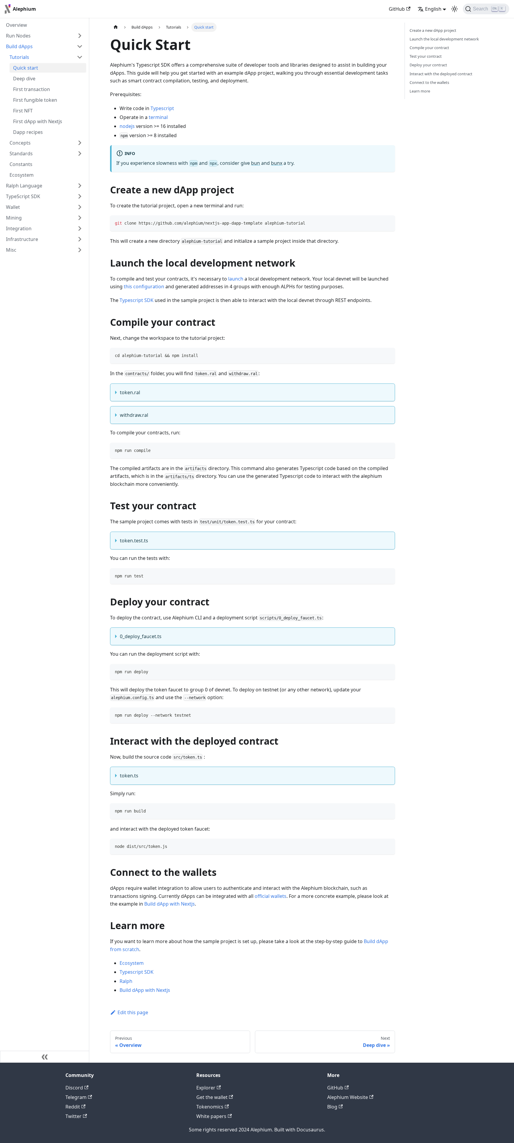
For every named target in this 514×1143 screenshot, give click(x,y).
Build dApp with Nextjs (169, 904)
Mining (14, 217)
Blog (332, 1106)
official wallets (270, 896)
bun (255, 163)
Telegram (76, 1097)
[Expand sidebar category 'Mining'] (79, 218)
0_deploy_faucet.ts (141, 636)
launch (235, 278)
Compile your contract (429, 47)
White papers (211, 1116)
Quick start (25, 68)
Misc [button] (11, 250)
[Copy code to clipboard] (388, 223)
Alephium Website (347, 1097)
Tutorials (19, 57)
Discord (74, 1087)
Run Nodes (18, 35)
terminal (158, 117)
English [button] (433, 9)
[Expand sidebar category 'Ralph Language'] (79, 185)
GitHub (397, 9)
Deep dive (24, 78)
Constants (21, 164)
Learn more (420, 91)
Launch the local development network (444, 39)
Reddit (72, 1106)
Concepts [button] (20, 143)
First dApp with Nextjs (37, 121)
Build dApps (19, 46)
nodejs (127, 126)
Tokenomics (209, 1106)
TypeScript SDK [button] (23, 196)
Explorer (205, 1087)
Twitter (73, 1116)
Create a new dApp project (433, 30)
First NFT (23, 110)
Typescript (162, 108)
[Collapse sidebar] (44, 1057)
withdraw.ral (134, 415)
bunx (276, 163)
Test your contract (426, 56)
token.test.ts (134, 540)
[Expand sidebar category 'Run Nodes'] (79, 35)
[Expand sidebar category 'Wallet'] (79, 207)
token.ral (130, 392)
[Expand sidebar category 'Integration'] (79, 228)
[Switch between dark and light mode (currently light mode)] (454, 9)
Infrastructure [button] (22, 239)
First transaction (31, 89)
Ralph (126, 981)
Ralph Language (24, 185)
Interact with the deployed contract (441, 73)
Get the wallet (212, 1097)
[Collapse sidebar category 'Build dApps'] (79, 46)
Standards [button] (21, 153)
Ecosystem (22, 175)
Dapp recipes (28, 132)
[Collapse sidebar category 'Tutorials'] (79, 57)
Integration (19, 228)
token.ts (129, 775)
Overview (16, 25)
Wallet (13, 207)
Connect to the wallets (429, 82)
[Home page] (115, 27)
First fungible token (35, 100)
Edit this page (132, 1012)
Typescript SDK (136, 300)
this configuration (144, 286)
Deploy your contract (428, 65)
